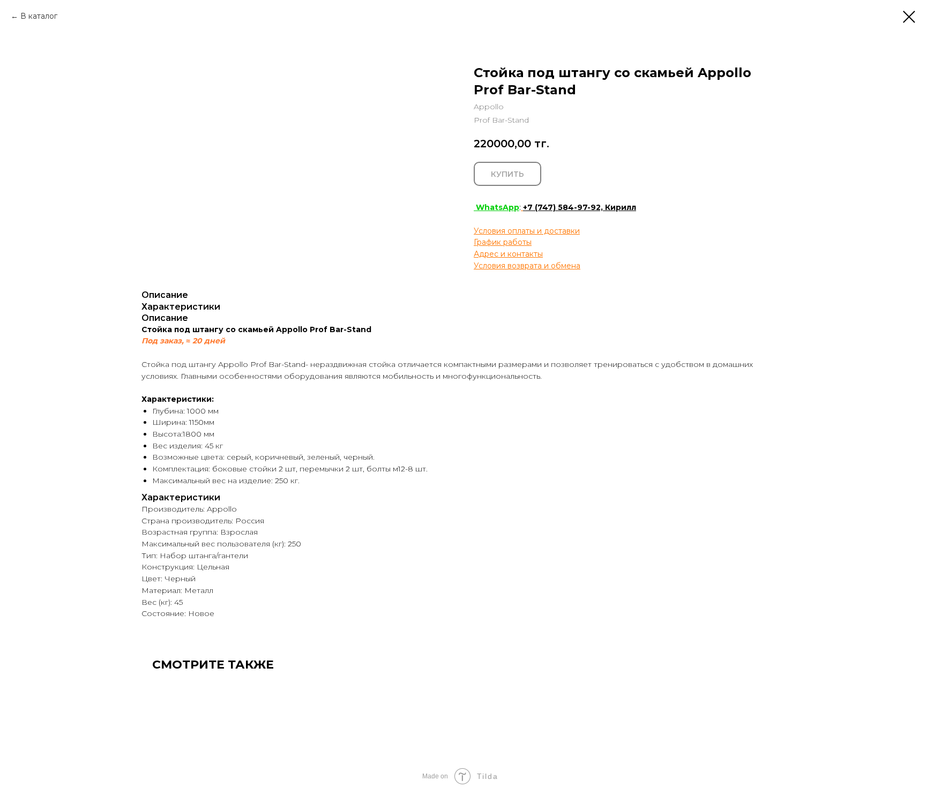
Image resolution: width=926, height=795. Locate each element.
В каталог (38, 16)
